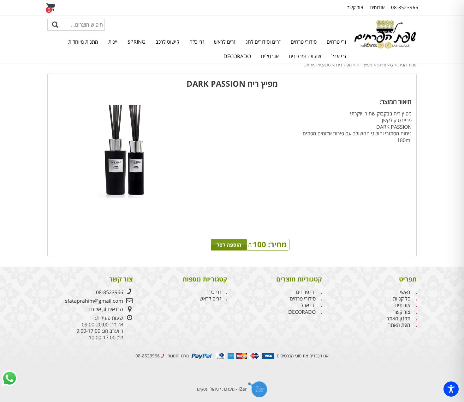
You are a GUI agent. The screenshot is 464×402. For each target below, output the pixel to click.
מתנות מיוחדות (83, 41)
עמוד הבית (407, 65)
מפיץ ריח (364, 65)
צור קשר (401, 312)
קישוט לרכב (167, 41)
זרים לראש (224, 41)
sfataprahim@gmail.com (94, 300)
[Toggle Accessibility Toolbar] (451, 389)
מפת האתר (399, 325)
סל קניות (401, 298)
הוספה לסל (229, 244)
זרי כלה (196, 41)
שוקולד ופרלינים (305, 56)
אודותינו (402, 305)
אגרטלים (270, 56)
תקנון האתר (398, 318)
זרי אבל (338, 56)
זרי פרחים (336, 41)
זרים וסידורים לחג (263, 41)
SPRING (137, 41)
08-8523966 (109, 292)
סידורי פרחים (304, 41)
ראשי (405, 292)
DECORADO (237, 56)
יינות (112, 41)
